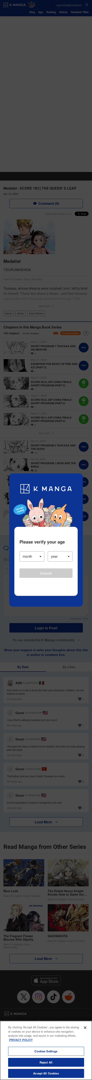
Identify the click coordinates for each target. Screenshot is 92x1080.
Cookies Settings (45, 1051)
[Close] (85, 1027)
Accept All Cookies (46, 1073)
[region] (46, 1050)
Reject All (46, 1062)
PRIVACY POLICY (21, 1040)
